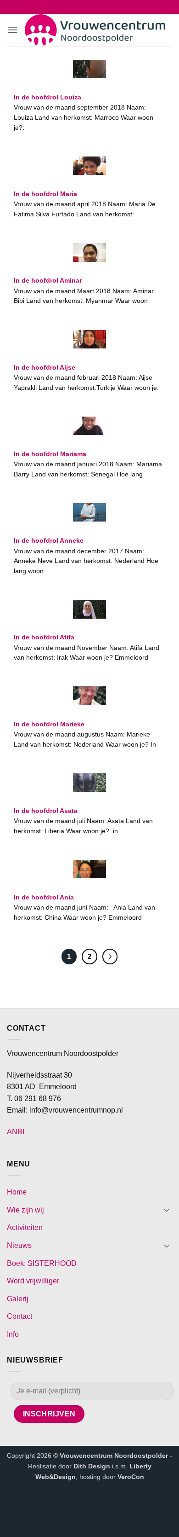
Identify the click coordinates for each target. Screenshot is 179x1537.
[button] (12, 29)
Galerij (17, 1299)
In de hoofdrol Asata (46, 810)
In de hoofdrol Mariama (50, 454)
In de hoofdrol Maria (45, 194)
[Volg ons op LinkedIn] (107, 8)
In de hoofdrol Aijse (44, 367)
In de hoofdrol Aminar (48, 280)
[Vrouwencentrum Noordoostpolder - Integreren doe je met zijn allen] (95, 30)
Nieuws (19, 1245)
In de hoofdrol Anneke (49, 540)
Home (17, 1192)
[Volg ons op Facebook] (71, 8)
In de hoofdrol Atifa (44, 637)
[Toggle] (166, 1209)
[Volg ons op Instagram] (83, 8)
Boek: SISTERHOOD (42, 1263)
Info (13, 1334)
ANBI (15, 1132)
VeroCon (130, 1476)
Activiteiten (25, 1227)
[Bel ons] (95, 8)
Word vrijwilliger (33, 1281)
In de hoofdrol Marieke (49, 724)
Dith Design (91, 1466)
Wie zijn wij (25, 1210)
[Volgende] (110, 956)
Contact (19, 1316)
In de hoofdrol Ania (44, 897)
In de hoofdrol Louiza (47, 97)
